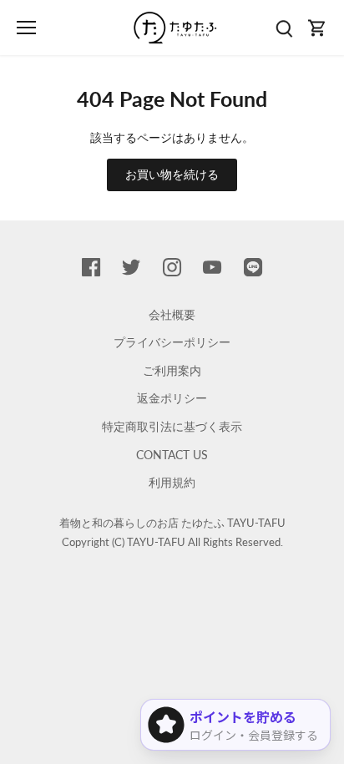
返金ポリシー (172, 398)
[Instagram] (172, 266)
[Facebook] (91, 266)
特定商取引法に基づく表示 (172, 426)
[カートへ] (317, 28)
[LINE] (253, 266)
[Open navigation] (26, 27)
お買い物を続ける (172, 174)
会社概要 (172, 314)
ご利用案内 (172, 370)
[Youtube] (212, 266)
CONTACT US (172, 455)
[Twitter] (131, 266)
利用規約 (172, 482)
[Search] (284, 28)
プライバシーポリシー (172, 342)
